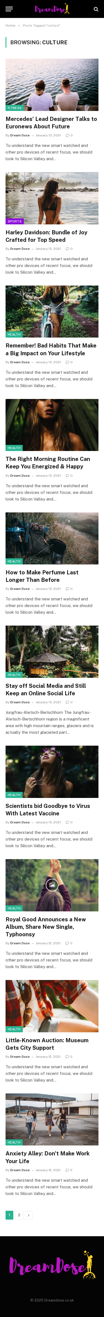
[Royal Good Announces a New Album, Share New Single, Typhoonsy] (52, 885)
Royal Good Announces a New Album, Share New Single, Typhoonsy (46, 927)
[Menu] (9, 9)
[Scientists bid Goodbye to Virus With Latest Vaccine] (52, 772)
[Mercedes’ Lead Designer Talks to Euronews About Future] (52, 85)
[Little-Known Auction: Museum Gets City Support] (52, 1006)
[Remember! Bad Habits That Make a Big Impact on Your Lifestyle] (52, 312)
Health (14, 334)
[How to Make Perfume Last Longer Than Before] (52, 538)
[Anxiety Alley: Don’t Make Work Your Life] (52, 1119)
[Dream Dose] (52, 9)
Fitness (15, 108)
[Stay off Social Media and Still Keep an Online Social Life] (52, 652)
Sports (15, 221)
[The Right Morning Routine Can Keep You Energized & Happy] (52, 425)
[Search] (95, 9)
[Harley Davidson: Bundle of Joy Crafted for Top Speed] (52, 198)
